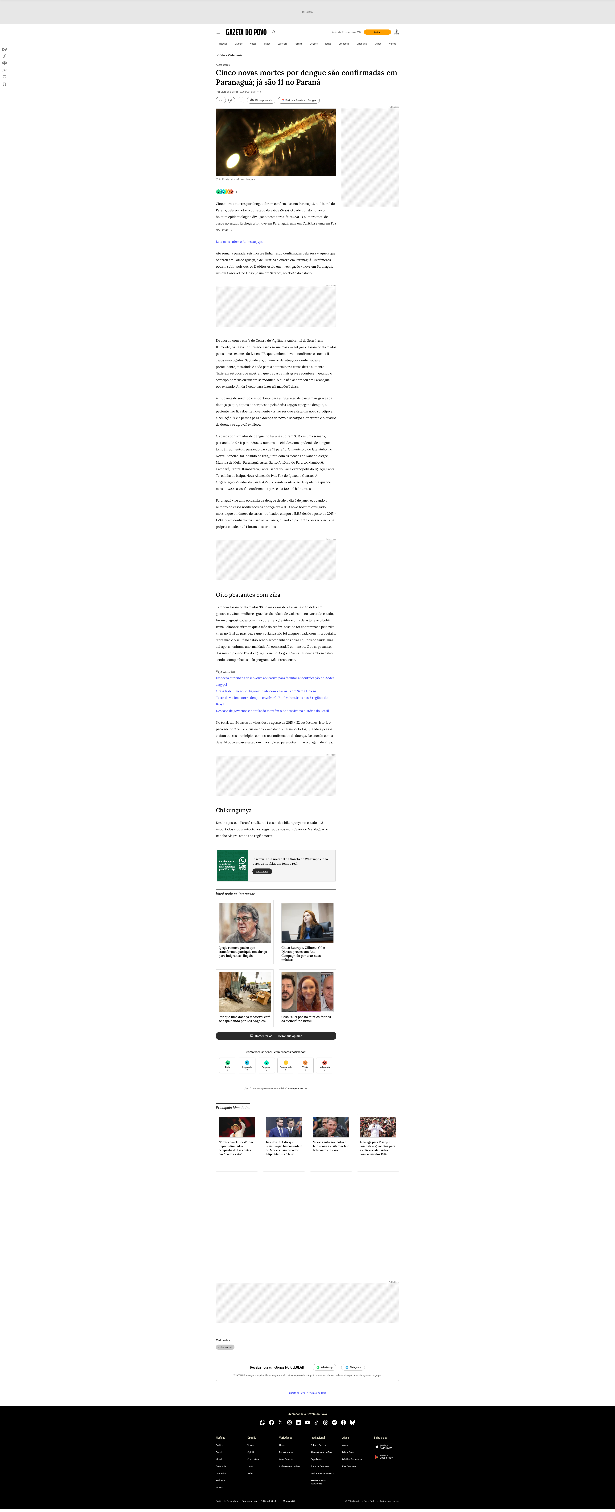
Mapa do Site (289, 1501)
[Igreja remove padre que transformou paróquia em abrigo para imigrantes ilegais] (245, 923)
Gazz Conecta (286, 1459)
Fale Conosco (349, 1466)
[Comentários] (221, 100)
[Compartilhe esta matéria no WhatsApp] (4, 49)
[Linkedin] (298, 1422)
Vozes (253, 43)
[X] (280, 1422)
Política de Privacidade (227, 1501)
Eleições (314, 43)
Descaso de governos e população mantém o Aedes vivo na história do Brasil (272, 711)
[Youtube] (307, 1422)
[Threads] (325, 1422)
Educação (221, 1473)
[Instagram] (289, 1422)
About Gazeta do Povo (322, 1452)
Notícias (223, 43)
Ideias (328, 43)
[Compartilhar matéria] (231, 100)
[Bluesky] (352, 1422)
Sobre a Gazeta (318, 1445)
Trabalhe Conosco (320, 1466)
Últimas (238, 43)
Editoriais (282, 43)
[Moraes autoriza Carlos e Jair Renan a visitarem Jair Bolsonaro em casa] (331, 1127)
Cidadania (362, 43)
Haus (281, 1445)
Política (298, 43)
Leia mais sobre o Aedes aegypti (239, 242)
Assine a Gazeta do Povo (323, 1473)
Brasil (218, 1452)
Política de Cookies (270, 1501)
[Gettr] (343, 1422)
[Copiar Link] (4, 56)
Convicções (253, 1459)
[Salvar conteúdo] (241, 100)
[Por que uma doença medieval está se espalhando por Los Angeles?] (245, 992)
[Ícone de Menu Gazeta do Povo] (218, 32)
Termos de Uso (249, 1501)
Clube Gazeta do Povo (290, 1466)
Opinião (251, 1452)
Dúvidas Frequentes (352, 1459)
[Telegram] (334, 1422)
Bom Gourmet (286, 1452)
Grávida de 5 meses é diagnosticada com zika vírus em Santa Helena (266, 691)
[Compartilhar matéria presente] (4, 63)
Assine (345, 1445)
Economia (344, 43)
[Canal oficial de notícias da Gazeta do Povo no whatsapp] (262, 1422)
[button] (276, 1089)
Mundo (377, 43)
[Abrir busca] (273, 32)
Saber (267, 43)
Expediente (316, 1459)
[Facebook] (271, 1422)
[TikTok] (316, 1422)
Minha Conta (348, 1452)
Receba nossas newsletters (318, 1482)
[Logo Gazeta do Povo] (246, 32)
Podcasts (220, 1480)
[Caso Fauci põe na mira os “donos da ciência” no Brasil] (307, 992)
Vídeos (392, 43)
